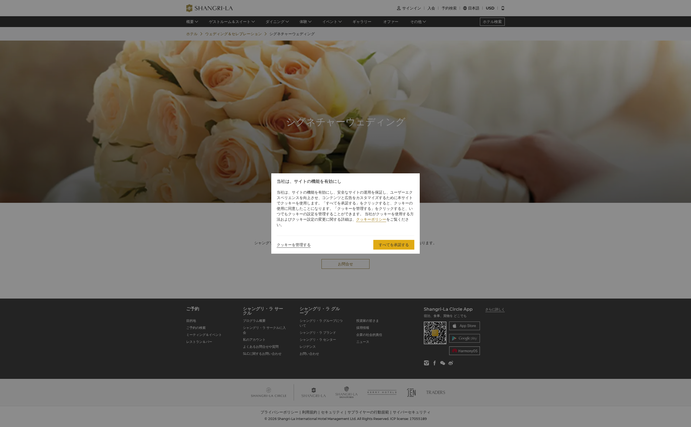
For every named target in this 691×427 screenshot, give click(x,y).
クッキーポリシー (371, 219)
